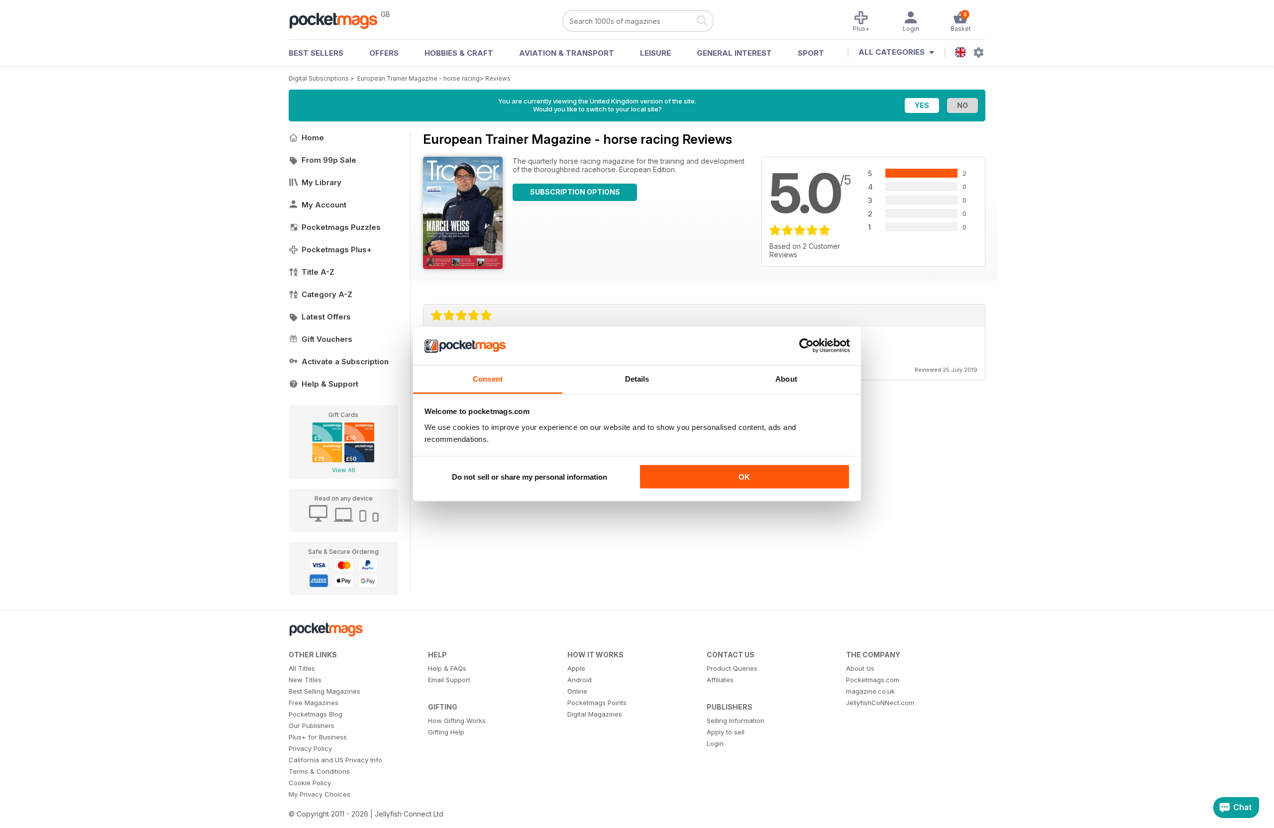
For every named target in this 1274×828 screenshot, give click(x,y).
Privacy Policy (310, 748)
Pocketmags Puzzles (341, 227)
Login (715, 743)
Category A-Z (327, 294)
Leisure (655, 53)
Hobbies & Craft (459, 53)
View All (343, 470)
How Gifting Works (457, 720)
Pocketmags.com (872, 680)
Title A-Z (318, 272)
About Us (860, 668)
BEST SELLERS (316, 53)
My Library (321, 182)
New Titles (305, 680)
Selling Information (735, 720)
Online (577, 691)
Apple (576, 668)
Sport (811, 53)
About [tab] (786, 378)
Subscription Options (575, 192)
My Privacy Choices (319, 794)
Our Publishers (311, 725)
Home (313, 137)
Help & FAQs (447, 668)
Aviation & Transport (566, 53)
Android (579, 680)
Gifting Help (446, 732)
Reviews (498, 78)
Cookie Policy (310, 783)
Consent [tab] (488, 378)
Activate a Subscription (345, 361)
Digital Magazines (594, 714)
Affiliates (720, 680)
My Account (324, 204)
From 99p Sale (329, 160)
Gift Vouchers (327, 339)
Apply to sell (725, 732)
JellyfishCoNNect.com (880, 703)
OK (744, 477)
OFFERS (384, 53)
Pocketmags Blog (315, 714)
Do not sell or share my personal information (529, 477)
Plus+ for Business (318, 737)
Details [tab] (637, 378)
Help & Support (330, 384)
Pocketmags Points (597, 703)
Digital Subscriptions (319, 78)
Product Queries (732, 668)
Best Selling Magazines (324, 691)
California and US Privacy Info (335, 760)
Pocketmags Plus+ (337, 249)
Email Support (449, 680)
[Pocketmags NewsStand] (338, 20)
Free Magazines (313, 703)
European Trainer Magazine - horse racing (418, 78)
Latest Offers (326, 316)
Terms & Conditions (319, 771)
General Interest (734, 53)
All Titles (302, 668)
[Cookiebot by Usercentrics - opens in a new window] (806, 345)
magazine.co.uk (870, 691)
